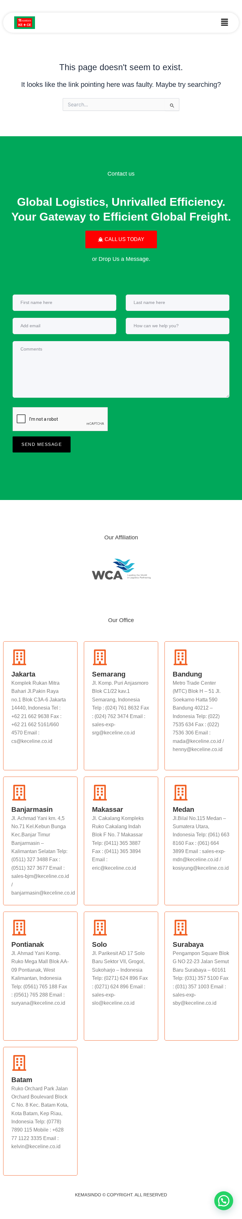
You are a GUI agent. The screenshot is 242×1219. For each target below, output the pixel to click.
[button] (224, 23)
